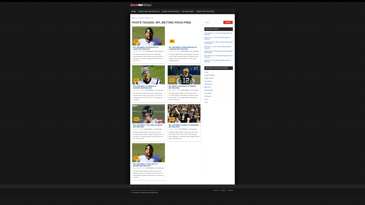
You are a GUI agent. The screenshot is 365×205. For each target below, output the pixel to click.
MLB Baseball (208, 84)
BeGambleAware (137, 192)
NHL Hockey (207, 96)
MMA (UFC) (207, 87)
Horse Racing (208, 81)
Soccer (206, 99)
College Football (208, 78)
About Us (216, 190)
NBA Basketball (208, 90)
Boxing (206, 72)
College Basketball (209, 75)
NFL (136, 41)
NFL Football (207, 93)
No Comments (159, 51)
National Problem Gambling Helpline (149, 192)
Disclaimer (230, 190)
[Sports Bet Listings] (141, 6)
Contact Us (223, 190)
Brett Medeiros (150, 51)
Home (133, 18)
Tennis (206, 102)
